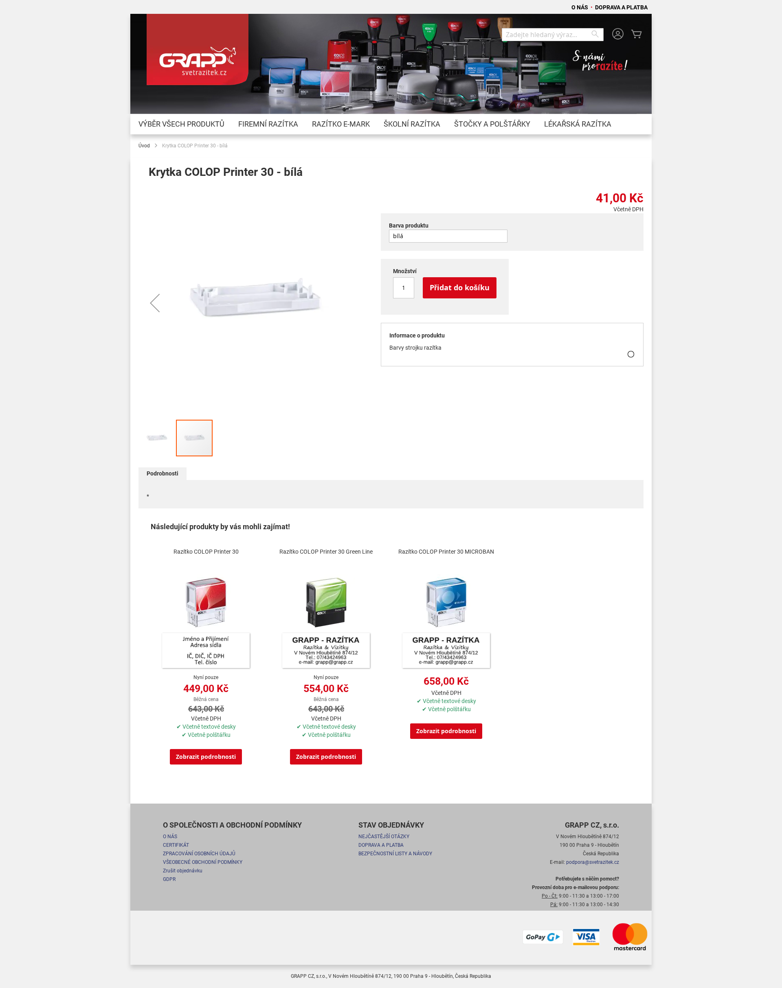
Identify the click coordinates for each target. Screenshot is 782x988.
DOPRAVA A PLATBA (621, 7)
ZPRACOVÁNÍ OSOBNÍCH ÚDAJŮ (199, 854)
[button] (154, 303)
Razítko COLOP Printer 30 (206, 551)
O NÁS (580, 7)
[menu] (391, 124)
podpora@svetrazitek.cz (592, 862)
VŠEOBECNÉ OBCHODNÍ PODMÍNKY (202, 862)
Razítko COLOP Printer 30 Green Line (326, 551)
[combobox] (553, 34)
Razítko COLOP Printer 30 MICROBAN (446, 551)
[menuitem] (181, 124)
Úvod (144, 146)
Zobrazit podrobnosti (206, 756)
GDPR (169, 879)
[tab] (162, 473)
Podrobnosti (162, 473)
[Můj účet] (618, 35)
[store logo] (197, 53)
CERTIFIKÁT (176, 845)
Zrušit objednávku (182, 871)
